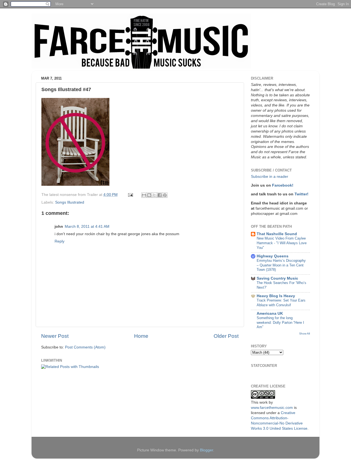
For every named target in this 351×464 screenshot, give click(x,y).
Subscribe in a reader (269, 177)
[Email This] (144, 195)
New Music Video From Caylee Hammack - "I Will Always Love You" (282, 242)
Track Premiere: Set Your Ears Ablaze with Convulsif (281, 302)
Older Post (226, 336)
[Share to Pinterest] (165, 195)
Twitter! (301, 194)
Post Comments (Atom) (85, 347)
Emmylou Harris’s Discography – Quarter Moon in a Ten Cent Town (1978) (281, 265)
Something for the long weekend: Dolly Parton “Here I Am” (280, 322)
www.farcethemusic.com (272, 408)
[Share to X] (154, 195)
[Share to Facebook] (159, 195)
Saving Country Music (277, 278)
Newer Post (55, 336)
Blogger (206, 450)
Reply (59, 241)
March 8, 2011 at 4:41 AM (87, 226)
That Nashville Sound (277, 234)
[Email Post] (130, 195)
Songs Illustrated (69, 202)
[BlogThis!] (149, 195)
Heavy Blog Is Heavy (276, 296)
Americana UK (270, 313)
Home (141, 336)
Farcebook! (282, 185)
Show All (304, 333)
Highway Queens (272, 256)
